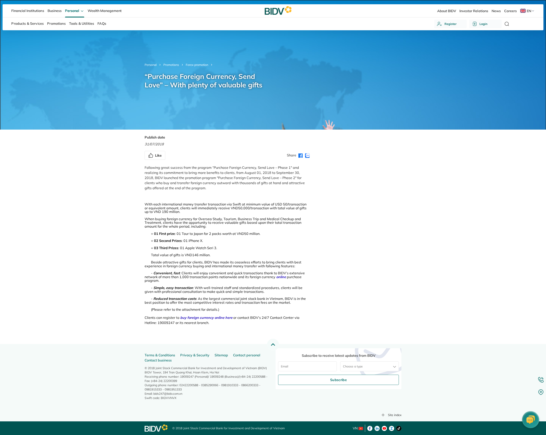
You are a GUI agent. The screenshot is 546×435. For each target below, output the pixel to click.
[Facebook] (369, 428)
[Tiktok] (398, 428)
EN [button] (529, 11)
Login (483, 24)
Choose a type (353, 366)
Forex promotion (197, 65)
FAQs (101, 23)
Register (450, 24)
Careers (510, 11)
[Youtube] (384, 428)
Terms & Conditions (160, 355)
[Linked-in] (377, 428)
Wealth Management (105, 11)
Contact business (158, 360)
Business (55, 11)
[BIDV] (156, 428)
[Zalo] (391, 428)
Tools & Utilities (81, 23)
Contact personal (246, 355)
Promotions (171, 65)
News (496, 11)
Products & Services (27, 23)
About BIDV (446, 11)
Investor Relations (473, 11)
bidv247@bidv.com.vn (167, 394)
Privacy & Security (194, 355)
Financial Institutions (27, 11)
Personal (151, 65)
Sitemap (221, 355)
